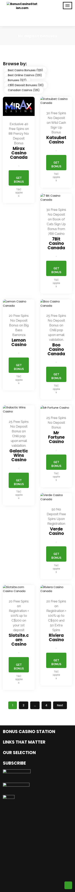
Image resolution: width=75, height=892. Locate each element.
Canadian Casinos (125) (24, 90)
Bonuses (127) (17, 80)
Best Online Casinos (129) (25, 75)
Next (60, 705)
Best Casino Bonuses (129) (25, 70)
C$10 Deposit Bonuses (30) (26, 85)
